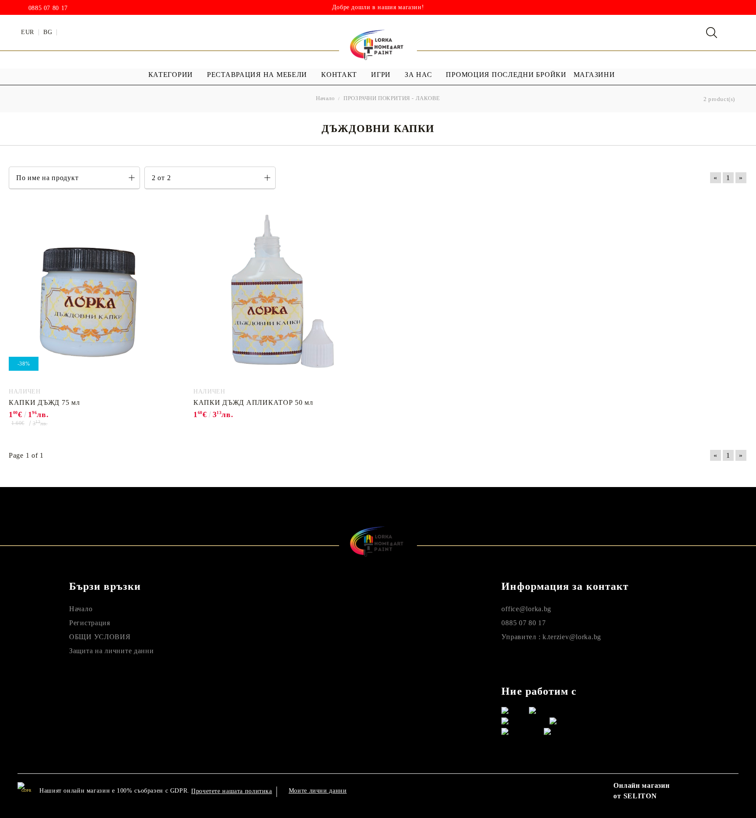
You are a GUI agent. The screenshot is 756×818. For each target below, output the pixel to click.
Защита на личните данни (111, 650)
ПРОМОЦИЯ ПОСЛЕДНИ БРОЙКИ (506, 74)
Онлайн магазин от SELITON (641, 791)
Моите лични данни (318, 790)
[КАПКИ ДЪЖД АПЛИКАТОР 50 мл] (275, 294)
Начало (80, 609)
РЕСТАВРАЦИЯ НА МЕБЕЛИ (257, 74)
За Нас (418, 74)
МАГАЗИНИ (594, 74)
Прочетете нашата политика (231, 791)
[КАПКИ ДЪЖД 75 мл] (90, 294)
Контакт (339, 74)
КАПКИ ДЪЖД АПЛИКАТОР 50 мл (253, 402)
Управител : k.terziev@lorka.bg (551, 636)
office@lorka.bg (526, 609)
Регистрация (89, 623)
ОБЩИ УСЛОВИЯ (100, 636)
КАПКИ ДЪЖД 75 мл (44, 402)
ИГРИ (381, 74)
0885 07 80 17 (48, 8)
